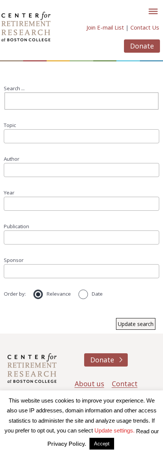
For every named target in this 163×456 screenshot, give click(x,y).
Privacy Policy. (66, 443)
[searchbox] (9, 136)
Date (97, 293)
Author (11, 158)
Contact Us (144, 27)
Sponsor (14, 260)
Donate (142, 45)
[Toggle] (153, 11)
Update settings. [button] (114, 430)
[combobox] (81, 136)
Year (9, 192)
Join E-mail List (105, 27)
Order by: (15, 293)
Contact (125, 383)
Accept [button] (102, 444)
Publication (16, 226)
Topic (10, 125)
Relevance (59, 293)
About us (89, 383)
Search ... (14, 88)
